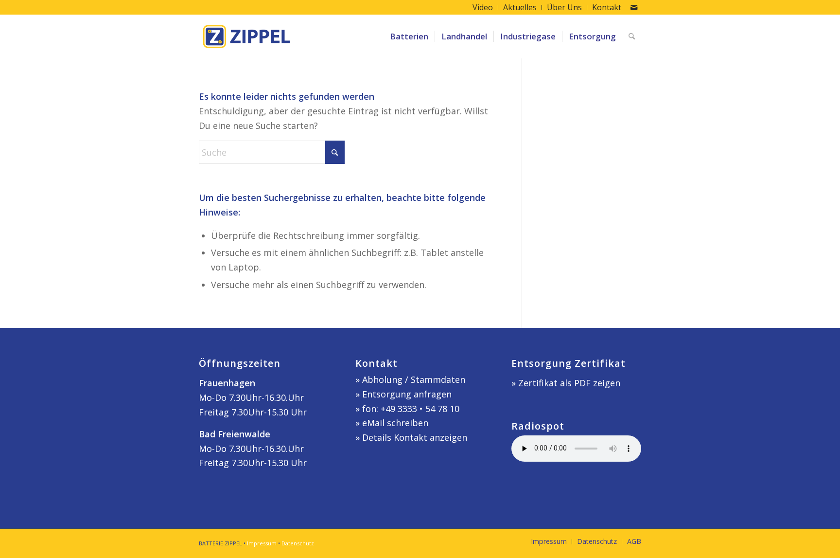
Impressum (262, 543)
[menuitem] (483, 7)
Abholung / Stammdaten (413, 379)
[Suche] (631, 36)
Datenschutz (297, 543)
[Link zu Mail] (634, 7)
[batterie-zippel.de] (246, 36)
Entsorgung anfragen (407, 394)
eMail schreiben (395, 423)
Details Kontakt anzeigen (414, 437)
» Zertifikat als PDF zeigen (565, 383)
